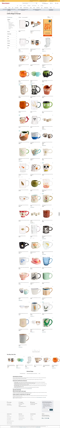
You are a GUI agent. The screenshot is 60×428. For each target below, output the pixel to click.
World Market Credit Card (22, 418)
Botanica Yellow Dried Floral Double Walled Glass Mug (47, 252)
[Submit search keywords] (36, 3)
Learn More (44, 407)
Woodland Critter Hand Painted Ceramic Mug (47, 126)
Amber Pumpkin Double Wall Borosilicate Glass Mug (24, 80)
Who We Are (31, 415)
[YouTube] (48, 418)
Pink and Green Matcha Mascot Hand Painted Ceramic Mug (24, 158)
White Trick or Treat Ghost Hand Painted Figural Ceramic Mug (35, 174)
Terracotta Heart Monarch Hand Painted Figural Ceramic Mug (47, 96)
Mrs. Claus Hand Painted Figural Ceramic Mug (24, 126)
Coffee (39, 373)
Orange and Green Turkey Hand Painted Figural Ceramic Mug (24, 142)
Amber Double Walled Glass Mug (22, 111)
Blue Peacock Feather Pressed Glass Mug (46, 267)
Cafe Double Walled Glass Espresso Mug (23, 313)
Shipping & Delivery (9, 416)
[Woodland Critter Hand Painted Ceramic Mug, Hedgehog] (42, 128)
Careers (31, 416)
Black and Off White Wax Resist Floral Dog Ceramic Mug (46, 236)
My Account (8, 415)
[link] (56, 3)
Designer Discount (21, 419)
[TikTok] (43, 418)
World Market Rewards (21, 415)
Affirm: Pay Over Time (9, 422)
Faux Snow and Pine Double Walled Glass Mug (47, 313)
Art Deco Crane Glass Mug (33, 111)
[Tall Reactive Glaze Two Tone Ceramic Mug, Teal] (19, 299)
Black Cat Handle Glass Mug (22, 30)
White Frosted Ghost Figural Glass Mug (34, 126)
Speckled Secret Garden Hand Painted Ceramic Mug (24, 96)
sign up (51, 409)
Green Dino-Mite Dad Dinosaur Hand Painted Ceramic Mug (47, 329)
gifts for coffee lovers (39, 397)
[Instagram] (45, 418)
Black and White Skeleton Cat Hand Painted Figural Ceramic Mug (35, 96)
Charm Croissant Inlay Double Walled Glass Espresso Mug (23, 205)
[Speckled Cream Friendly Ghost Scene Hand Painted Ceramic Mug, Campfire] (31, 51)
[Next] (39, 350)
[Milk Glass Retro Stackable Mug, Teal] (31, 82)
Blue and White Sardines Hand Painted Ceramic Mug (35, 313)
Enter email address (45, 409)
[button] (6, 8)
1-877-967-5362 (20, 404)
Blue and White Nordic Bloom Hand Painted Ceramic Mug (35, 142)
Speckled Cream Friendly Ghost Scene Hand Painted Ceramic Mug (35, 49)
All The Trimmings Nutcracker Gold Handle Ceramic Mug (47, 205)
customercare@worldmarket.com (22, 406)
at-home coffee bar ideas (29, 388)
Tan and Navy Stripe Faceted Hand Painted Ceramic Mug (47, 298)
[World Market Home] (6, 3)
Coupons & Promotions (21, 416)
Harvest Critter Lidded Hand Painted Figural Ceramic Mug (35, 31)
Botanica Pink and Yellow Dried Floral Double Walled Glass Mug (47, 190)
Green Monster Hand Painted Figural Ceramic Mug (47, 111)
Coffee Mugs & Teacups (22, 373)
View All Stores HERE (32, 404)
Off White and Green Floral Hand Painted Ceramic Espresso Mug (35, 252)
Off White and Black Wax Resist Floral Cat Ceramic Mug (35, 282)
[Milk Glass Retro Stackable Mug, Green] (30, 82)
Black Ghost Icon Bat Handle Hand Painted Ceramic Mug (23, 252)
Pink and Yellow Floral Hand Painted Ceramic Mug (24, 282)
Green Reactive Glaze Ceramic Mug (34, 189)
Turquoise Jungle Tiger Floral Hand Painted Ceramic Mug (35, 158)
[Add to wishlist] (29, 19)
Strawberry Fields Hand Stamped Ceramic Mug (24, 220)
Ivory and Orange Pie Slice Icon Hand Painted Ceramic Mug (24, 65)
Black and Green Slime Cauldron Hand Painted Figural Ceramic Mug (47, 80)
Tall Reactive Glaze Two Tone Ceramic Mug (23, 297)
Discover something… (25, 3)
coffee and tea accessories (18, 388)
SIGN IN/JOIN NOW (47, 35)
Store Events (31, 419)
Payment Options (9, 419)
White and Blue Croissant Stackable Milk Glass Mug (24, 267)
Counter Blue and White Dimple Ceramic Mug (35, 297)
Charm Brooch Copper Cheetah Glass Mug (23, 189)
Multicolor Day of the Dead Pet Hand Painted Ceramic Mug (47, 142)
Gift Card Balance (9, 418)
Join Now (8, 10)
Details (10, 10)
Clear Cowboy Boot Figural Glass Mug (29, 365)
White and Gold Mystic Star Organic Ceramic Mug (47, 158)
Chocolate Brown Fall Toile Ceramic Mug (34, 64)
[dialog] (30, 427)
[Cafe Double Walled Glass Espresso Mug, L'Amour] (19, 315)
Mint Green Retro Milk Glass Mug (46, 282)
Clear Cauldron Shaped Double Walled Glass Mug (24, 49)
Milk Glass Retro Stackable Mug (34, 80)
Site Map (31, 418)
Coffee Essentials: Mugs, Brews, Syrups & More (32, 373)
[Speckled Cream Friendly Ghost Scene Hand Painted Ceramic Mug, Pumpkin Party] (30, 51)
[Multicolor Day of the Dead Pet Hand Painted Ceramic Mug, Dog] (42, 144)
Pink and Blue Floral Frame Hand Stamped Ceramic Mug (23, 329)
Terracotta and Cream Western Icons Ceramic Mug (47, 220)
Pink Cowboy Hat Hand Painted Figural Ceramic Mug (35, 267)
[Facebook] (42, 418)
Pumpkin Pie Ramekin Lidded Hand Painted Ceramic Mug (47, 65)
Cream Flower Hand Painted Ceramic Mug (35, 220)
